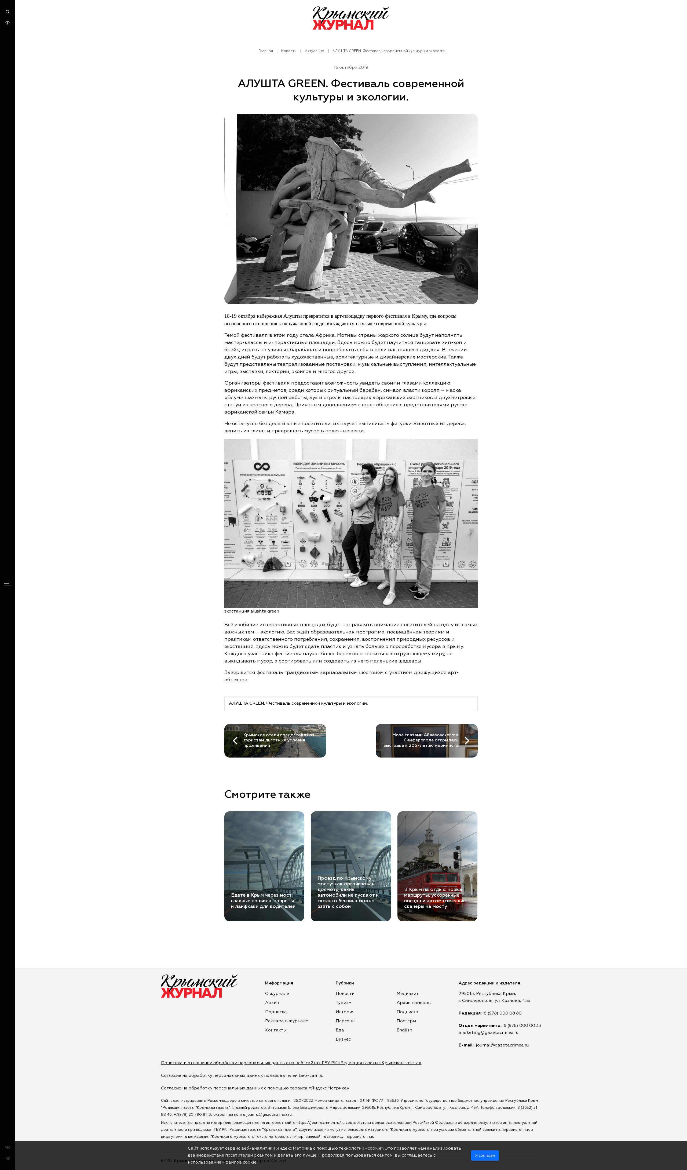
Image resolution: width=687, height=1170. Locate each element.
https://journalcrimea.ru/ (319, 1123)
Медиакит (408, 994)
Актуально (314, 51)
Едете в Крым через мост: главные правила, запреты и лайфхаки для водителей (263, 901)
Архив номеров (414, 1003)
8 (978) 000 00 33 (522, 1026)
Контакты (276, 1030)
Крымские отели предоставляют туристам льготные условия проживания (278, 740)
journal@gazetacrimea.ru (502, 1045)
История (345, 1012)
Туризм (343, 1003)
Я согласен (485, 1155)
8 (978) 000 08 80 (503, 1013)
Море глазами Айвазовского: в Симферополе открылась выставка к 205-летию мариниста (421, 740)
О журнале (277, 994)
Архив (272, 1003)
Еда (340, 1030)
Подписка (276, 1012)
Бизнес (343, 1039)
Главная (265, 51)
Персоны (345, 1021)
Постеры (406, 1021)
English (404, 1030)
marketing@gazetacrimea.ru (488, 1033)
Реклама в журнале (286, 1021)
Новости (289, 51)
